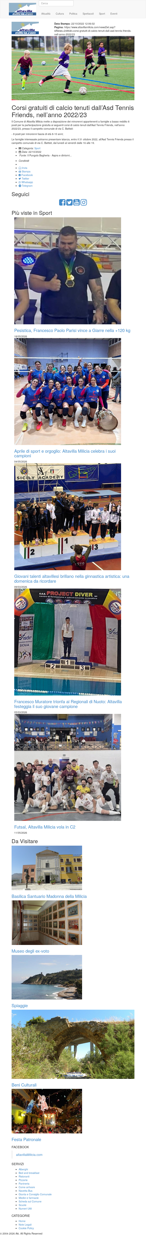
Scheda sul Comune (30, 1201)
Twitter (25, 178)
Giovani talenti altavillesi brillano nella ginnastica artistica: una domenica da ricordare (71, 578)
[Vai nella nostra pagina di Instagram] (83, 204)
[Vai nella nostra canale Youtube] (76, 204)
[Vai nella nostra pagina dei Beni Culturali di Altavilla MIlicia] (73, 1044)
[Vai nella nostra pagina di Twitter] (69, 204)
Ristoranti (24, 1176)
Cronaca (31, 13)
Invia (24, 168)
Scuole (22, 1205)
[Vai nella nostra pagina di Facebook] (62, 204)
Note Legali (25, 1224)
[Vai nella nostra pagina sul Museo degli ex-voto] (73, 922)
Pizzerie (23, 1180)
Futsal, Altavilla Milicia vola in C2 (44, 827)
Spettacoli (88, 13)
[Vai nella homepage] (22, 4)
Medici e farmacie (29, 1198)
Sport (102, 13)
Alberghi (23, 1169)
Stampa (25, 171)
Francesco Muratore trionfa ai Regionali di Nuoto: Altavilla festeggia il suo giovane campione (68, 703)
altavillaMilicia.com (29, 1154)
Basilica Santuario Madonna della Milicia (49, 896)
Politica (73, 13)
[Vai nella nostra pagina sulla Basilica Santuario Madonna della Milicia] (73, 868)
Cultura (60, 13)
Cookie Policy (26, 1228)
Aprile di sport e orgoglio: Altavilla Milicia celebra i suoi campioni (65, 453)
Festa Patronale (26, 1139)
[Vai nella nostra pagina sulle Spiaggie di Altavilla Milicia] (73, 977)
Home (17, 13)
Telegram (27, 185)
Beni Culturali (24, 1085)
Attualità (45, 13)
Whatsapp (27, 182)
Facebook (27, 175)
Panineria (24, 1183)
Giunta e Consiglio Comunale (35, 1194)
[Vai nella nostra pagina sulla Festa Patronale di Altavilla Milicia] (73, 1111)
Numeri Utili (25, 1208)
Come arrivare (27, 1187)
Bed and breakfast (29, 1173)
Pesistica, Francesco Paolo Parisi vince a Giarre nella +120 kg (72, 330)
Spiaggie (20, 1005)
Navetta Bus (25, 1190)
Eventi (113, 13)
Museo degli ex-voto (30, 951)
